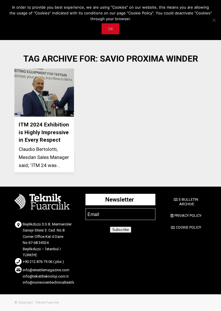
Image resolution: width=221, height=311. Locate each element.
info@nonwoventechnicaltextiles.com (54, 282)
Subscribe (120, 229)
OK (110, 28)
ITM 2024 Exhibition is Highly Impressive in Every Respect (44, 132)
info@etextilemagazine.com (46, 270)
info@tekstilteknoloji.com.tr (46, 276)
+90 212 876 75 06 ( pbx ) (43, 261)
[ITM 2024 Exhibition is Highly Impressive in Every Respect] (44, 93)
